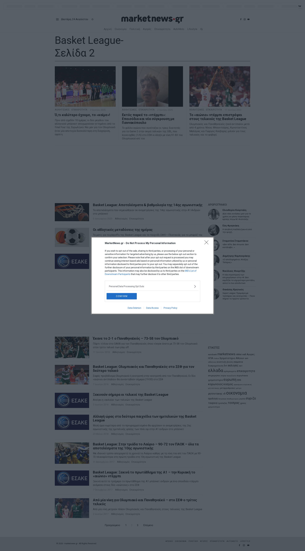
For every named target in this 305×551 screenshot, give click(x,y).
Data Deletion (134, 308)
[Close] (207, 243)
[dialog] (152, 275)
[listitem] (152, 286)
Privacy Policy (170, 308)
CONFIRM (122, 296)
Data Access (152, 308)
